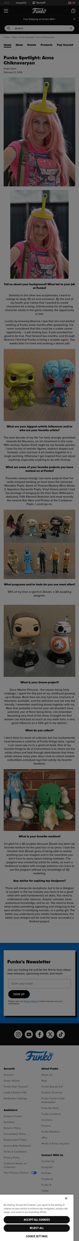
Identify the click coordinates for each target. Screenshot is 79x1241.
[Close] (66, 1198)
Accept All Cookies (37, 1220)
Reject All (37, 1228)
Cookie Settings (37, 1236)
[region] (36, 1217)
